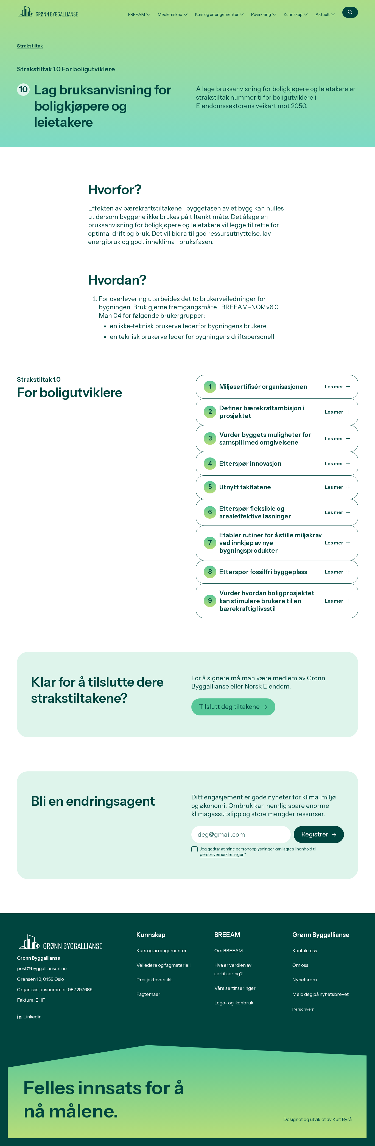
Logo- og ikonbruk (233, 1002)
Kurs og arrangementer (217, 14)
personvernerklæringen (222, 854)
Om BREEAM (228, 950)
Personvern (303, 1009)
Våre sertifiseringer (235, 988)
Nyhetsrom (304, 979)
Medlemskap (170, 14)
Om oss (300, 965)
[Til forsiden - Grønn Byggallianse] (48, 10)
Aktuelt (322, 14)
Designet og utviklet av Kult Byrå (317, 1119)
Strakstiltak (30, 46)
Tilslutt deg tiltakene (229, 706)
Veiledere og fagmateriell (163, 965)
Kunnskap (293, 14)
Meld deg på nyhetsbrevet (320, 994)
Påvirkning (261, 14)
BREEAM (136, 14)
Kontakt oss (304, 950)
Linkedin (32, 1016)
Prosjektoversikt (154, 979)
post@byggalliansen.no (42, 968)
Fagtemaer (148, 994)
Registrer (314, 834)
